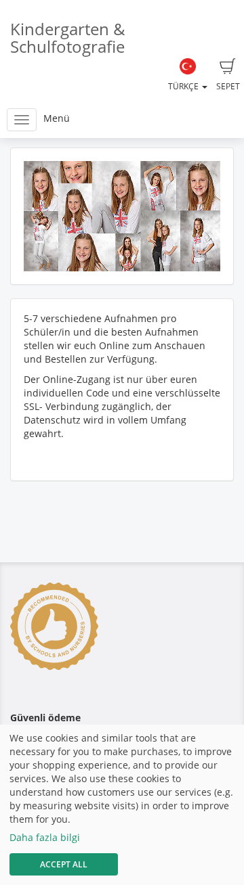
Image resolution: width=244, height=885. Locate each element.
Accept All (63, 864)
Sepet (228, 86)
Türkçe (184, 86)
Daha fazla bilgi (44, 837)
